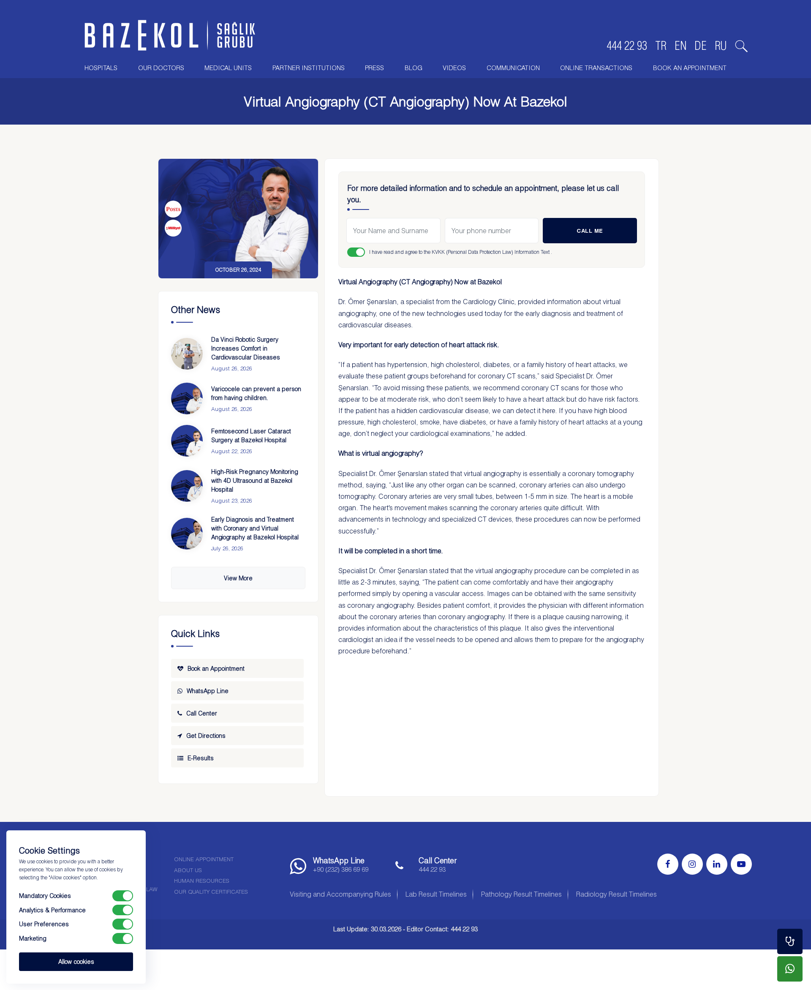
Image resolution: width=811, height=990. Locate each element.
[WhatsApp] (790, 969)
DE (700, 45)
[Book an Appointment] (790, 941)
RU (721, 45)
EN (680, 45)
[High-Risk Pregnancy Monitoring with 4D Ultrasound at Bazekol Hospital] (187, 486)
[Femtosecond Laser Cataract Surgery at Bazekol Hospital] (187, 441)
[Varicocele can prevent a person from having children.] (187, 398)
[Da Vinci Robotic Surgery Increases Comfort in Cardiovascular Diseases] (187, 354)
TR (661, 45)
